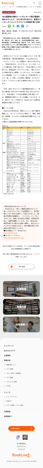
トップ (4, 7)
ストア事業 (9, 369)
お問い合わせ (15, 428)
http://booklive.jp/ (11, 233)
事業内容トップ (11, 365)
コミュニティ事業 (11, 382)
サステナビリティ (21, 446)
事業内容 (7, 360)
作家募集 (7, 411)
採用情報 (7, 416)
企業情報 (7, 355)
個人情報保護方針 (21, 443)
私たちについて (9, 350)
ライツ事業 (9, 377)
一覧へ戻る (21, 266)
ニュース (11, 7)
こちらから (36, 254)
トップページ (9, 346)
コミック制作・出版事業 (13, 373)
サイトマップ (21, 449)
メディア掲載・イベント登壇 (14, 405)
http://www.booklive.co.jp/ (14, 238)
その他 (8, 386)
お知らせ (9, 401)
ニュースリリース (9, 12)
